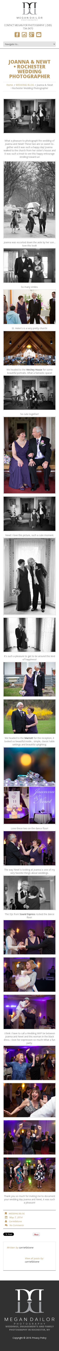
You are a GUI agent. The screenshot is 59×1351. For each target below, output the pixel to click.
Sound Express (27, 914)
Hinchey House (34, 369)
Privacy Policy (39, 1337)
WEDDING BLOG (25, 84)
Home (9, 84)
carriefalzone (15, 1221)
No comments (16, 1225)
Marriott (28, 738)
